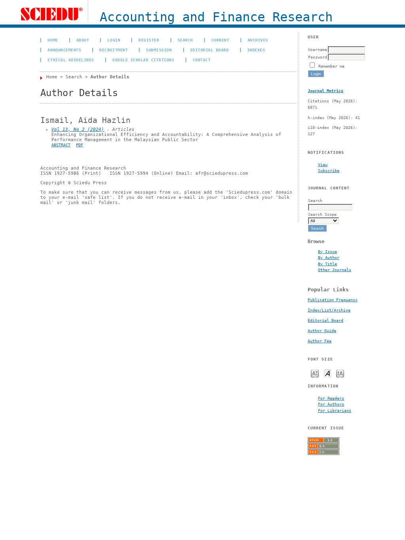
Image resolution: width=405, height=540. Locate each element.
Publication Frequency (333, 300)
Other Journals (334, 269)
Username (317, 49)
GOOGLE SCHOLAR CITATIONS (143, 59)
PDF (79, 145)
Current (220, 40)
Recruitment (113, 49)
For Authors (331, 404)
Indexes (256, 49)
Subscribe (328, 170)
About (82, 40)
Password (317, 57)
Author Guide (322, 331)
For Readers (331, 398)
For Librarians (334, 410)
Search (185, 40)
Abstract (60, 145)
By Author (328, 257)
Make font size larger (340, 373)
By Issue (327, 251)
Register (148, 40)
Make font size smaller (315, 373)
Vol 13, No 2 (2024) (77, 129)
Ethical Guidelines (70, 59)
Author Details (110, 76)
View (322, 164)
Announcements (64, 49)
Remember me (331, 66)
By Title (327, 263)
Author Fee (319, 341)
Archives (258, 40)
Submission (159, 49)
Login (113, 40)
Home (52, 40)
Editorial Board (325, 320)
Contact (202, 59)
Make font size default (327, 373)
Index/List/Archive (329, 310)
